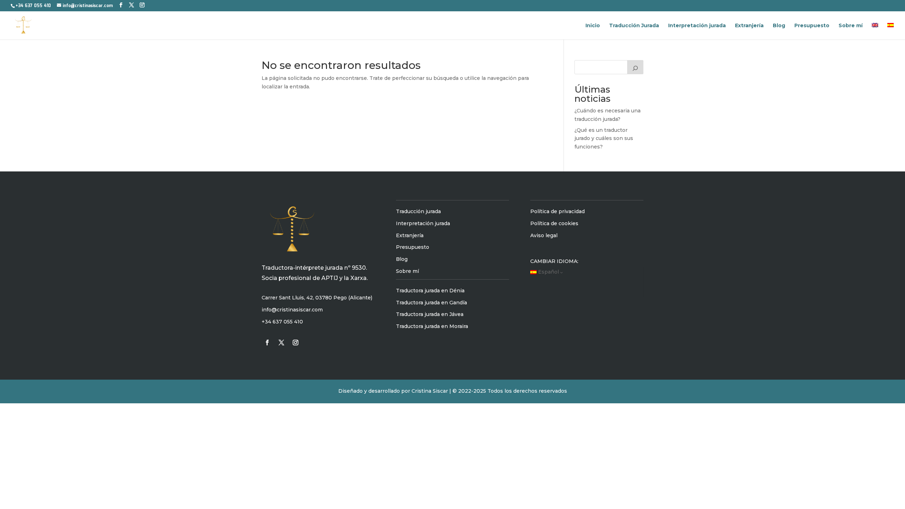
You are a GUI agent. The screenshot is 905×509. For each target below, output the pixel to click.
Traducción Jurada (634, 26)
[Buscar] (635, 67)
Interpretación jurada (697, 26)
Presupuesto (811, 26)
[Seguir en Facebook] (267, 342)
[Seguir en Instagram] (295, 342)
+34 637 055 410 (33, 5)
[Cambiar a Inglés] (875, 31)
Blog (779, 26)
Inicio (592, 26)
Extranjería (749, 26)
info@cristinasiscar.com (292, 309)
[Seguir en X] (281, 342)
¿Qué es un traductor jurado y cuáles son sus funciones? (603, 138)
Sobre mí (851, 26)
